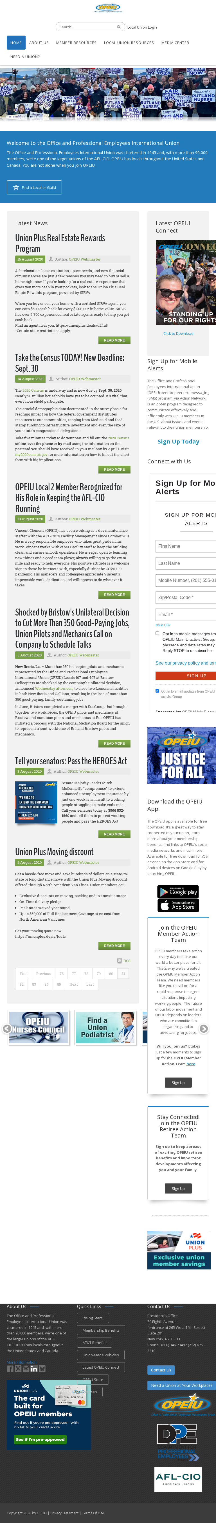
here (190, 1063)
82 (22, 984)
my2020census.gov (31, 454)
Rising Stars (93, 1317)
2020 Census (33, 390)
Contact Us (161, 1370)
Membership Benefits (101, 1330)
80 (111, 973)
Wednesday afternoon (54, 688)
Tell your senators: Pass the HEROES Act (71, 761)
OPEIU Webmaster (84, 259)
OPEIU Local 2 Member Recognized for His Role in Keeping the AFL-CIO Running (68, 497)
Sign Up (178, 1082)
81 (123, 973)
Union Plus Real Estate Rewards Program (60, 243)
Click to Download (178, 333)
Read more (114, 340)
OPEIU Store (93, 1379)
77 (74, 973)
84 (46, 984)
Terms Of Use (93, 1513)
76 (62, 973)
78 (86, 973)
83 (34, 984)
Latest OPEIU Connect (101, 1367)
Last (90, 984)
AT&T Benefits (95, 1342)
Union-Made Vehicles (101, 1354)
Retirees (90, 1391)
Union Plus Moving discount (54, 851)
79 (99, 973)
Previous (43, 973)
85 (59, 984)
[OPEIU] (108, 7)
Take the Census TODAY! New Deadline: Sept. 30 (69, 363)
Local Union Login (142, 27)
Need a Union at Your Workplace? (181, 1385)
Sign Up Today (178, 441)
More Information (22, 1362)
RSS (126, 960)
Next (73, 984)
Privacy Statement (64, 1513)
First (24, 973)
